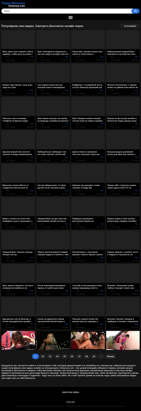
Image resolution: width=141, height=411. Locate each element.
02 (43, 356)
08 (86, 356)
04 (57, 356)
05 (64, 356)
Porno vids (71, 402)
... (101, 356)
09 (94, 356)
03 (50, 356)
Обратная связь (70, 392)
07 (79, 356)
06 (72, 356)
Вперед (110, 356)
